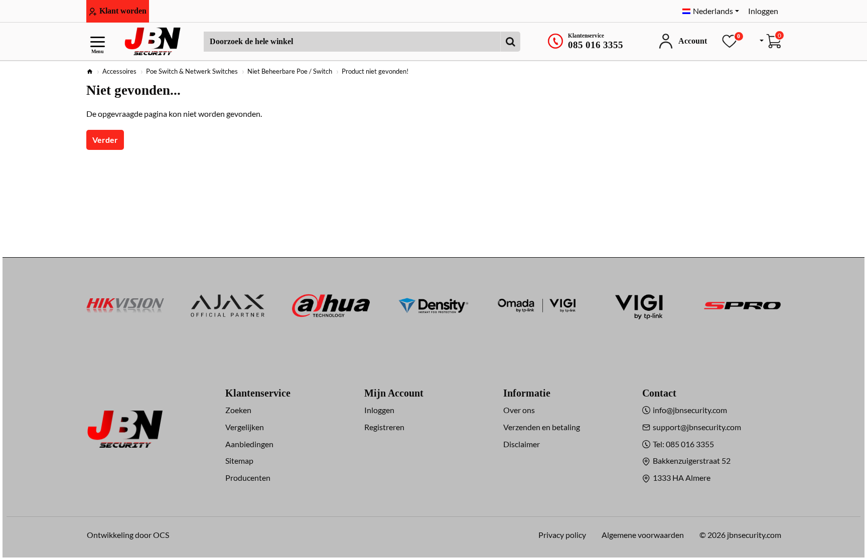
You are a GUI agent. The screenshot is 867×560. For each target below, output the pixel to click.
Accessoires (119, 71)
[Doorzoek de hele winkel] (510, 42)
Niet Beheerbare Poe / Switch (289, 71)
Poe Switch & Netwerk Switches (192, 71)
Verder (105, 139)
